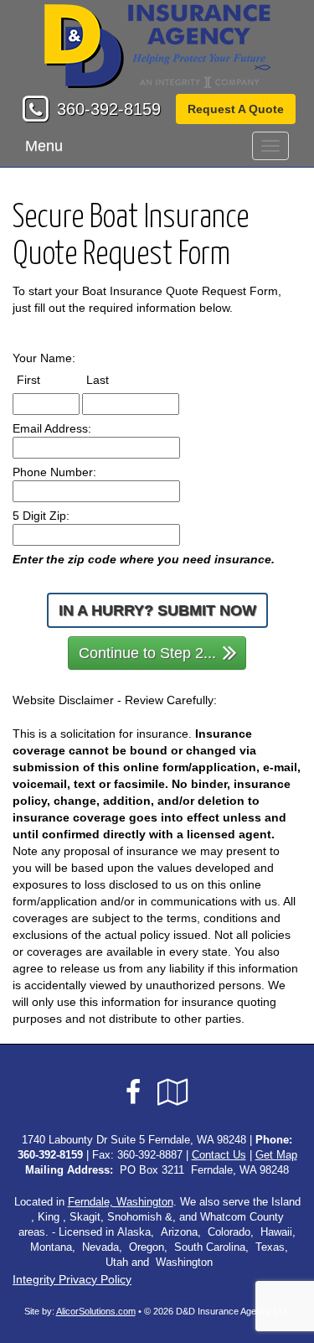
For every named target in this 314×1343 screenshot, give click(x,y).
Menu (44, 145)
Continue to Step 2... (147, 653)
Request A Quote (236, 109)
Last (113, 379)
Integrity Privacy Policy (72, 1279)
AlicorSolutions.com (96, 1311)
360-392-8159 (109, 109)
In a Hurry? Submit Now (157, 610)
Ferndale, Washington (120, 1202)
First (44, 379)
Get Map (276, 1155)
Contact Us (219, 1155)
